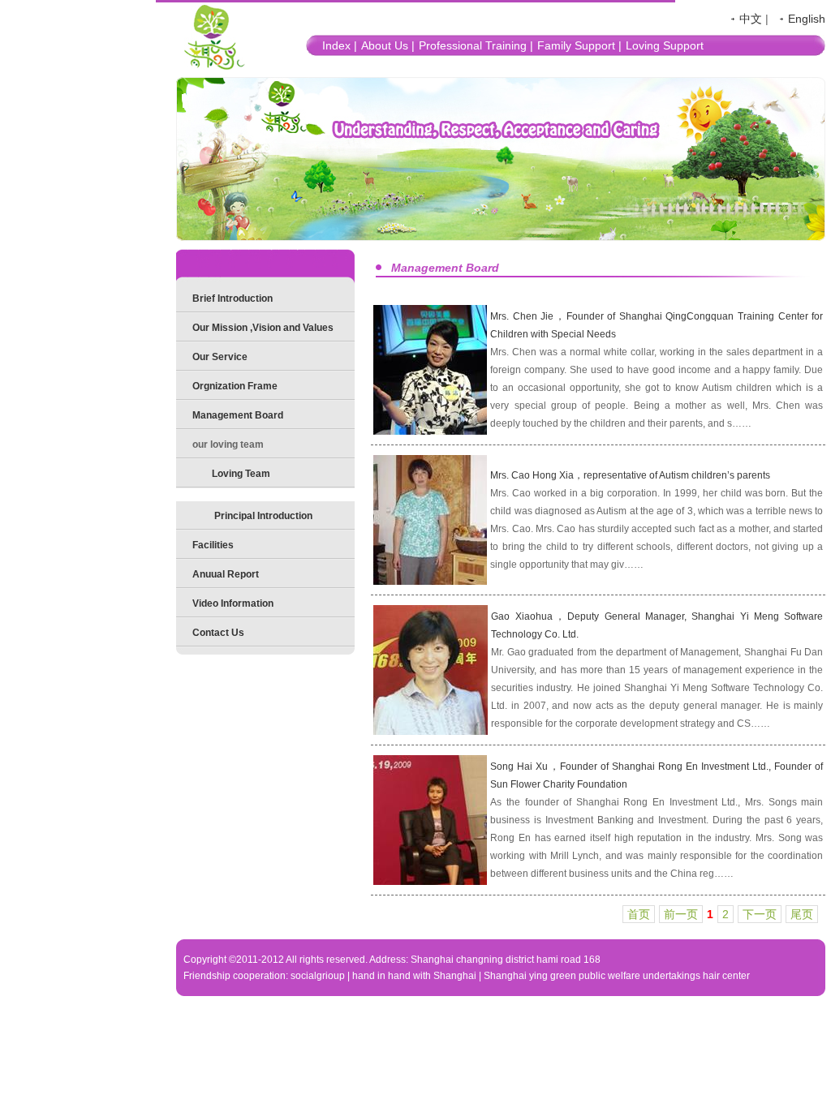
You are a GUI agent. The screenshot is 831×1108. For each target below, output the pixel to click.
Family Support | (579, 45)
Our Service (220, 357)
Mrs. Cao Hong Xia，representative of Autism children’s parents (630, 475)
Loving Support (665, 45)
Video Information (232, 603)
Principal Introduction (263, 516)
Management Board (237, 415)
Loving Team (241, 473)
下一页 (760, 914)
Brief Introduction (232, 298)
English (806, 18)
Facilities (213, 545)
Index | (339, 45)
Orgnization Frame (235, 386)
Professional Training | (476, 45)
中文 (750, 18)
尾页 (801, 914)
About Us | (388, 45)
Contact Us (218, 632)
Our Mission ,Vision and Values (263, 327)
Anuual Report (225, 574)
